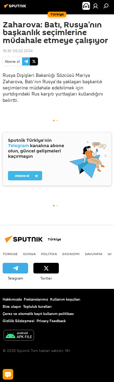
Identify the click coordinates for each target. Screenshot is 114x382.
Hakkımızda (12, 299)
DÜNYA (29, 253)
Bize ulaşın (12, 306)
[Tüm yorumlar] (8, 374)
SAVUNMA (93, 253)
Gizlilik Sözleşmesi (18, 320)
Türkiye (10, 253)
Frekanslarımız (36, 299)
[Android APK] (19, 336)
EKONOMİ (71, 253)
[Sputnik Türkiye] (16, 8)
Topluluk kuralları (37, 306)
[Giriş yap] (95, 6)
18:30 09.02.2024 (18, 50)
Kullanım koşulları (65, 299)
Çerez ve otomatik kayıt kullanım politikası (38, 313)
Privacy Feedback (51, 320)
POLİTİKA (49, 253)
